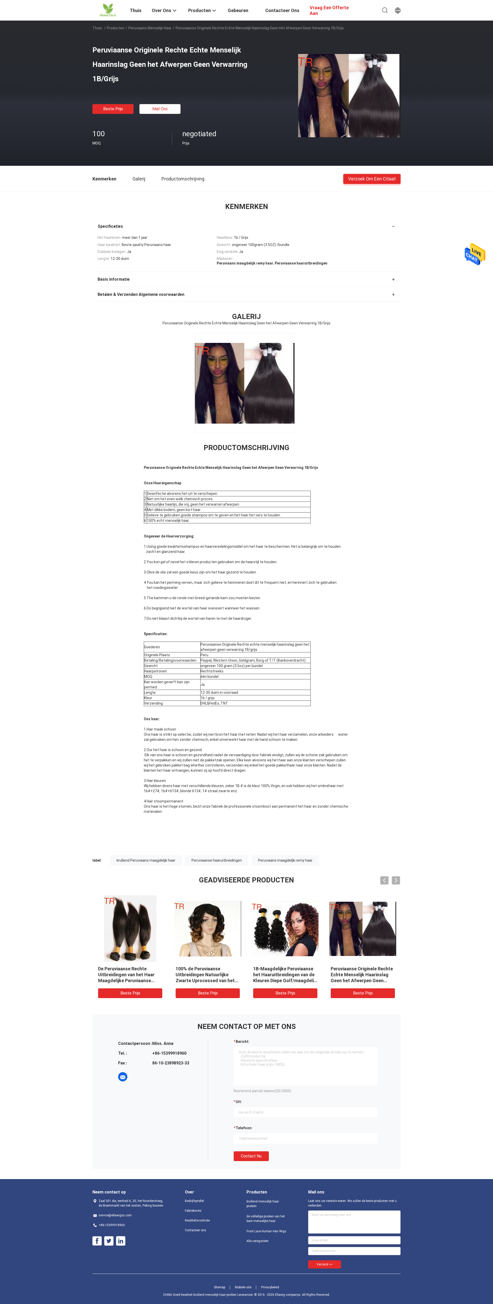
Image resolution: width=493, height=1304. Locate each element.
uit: (239, 1102)
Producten (115, 28)
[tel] (137, 1076)
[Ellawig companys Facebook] (97, 1241)
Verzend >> (325, 1264)
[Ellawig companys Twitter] (108, 1241)
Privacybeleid (270, 1287)
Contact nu (251, 1156)
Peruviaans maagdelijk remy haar (285, 860)
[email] (122, 1076)
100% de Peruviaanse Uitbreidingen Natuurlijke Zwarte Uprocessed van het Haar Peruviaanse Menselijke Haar (206, 980)
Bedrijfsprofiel (194, 1201)
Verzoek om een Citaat (372, 178)
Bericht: (242, 1041)
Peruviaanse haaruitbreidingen (217, 860)
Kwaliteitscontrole (197, 1220)
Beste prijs (113, 108)
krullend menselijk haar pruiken (262, 1204)
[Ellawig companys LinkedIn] (120, 1241)
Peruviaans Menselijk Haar (150, 28)
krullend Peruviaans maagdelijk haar (146, 860)
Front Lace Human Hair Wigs (266, 1231)
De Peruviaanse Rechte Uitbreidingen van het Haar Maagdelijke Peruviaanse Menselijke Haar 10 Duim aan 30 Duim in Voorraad (128, 980)
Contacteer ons (195, 1230)
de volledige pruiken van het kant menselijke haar (265, 1219)
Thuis (97, 28)
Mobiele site (243, 1287)
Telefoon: (244, 1128)
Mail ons (160, 108)
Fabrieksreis (193, 1210)
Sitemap (219, 1287)
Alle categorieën (257, 1241)
